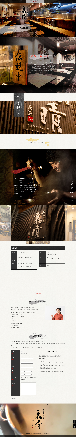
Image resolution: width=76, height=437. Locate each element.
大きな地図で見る (38, 293)
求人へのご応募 (25, 351)
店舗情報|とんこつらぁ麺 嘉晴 (34, 0)
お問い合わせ (24, 353)
